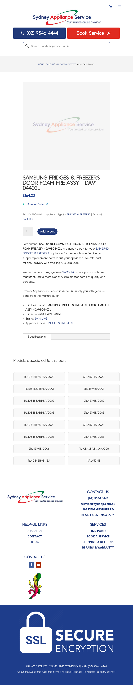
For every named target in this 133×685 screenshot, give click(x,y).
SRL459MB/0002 (93, 400)
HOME (41, 64)
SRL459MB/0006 (39, 448)
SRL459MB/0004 (93, 424)
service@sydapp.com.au (98, 504)
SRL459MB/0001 (94, 388)
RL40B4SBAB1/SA (39, 460)
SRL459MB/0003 (93, 412)
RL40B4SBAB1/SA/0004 (39, 424)
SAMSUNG (50, 64)
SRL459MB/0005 (93, 436)
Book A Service (98, 536)
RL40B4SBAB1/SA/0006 (94, 448)
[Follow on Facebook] (31, 565)
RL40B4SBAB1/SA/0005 (39, 436)
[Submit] (27, 46)
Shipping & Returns (98, 542)
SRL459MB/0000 (93, 376)
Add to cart (47, 231)
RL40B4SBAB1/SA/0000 (39, 376)
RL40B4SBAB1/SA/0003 (39, 412)
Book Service (93, 33)
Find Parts (98, 531)
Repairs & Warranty (98, 547)
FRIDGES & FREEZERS (66, 64)
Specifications (37, 336)
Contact (35, 536)
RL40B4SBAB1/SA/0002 (39, 400)
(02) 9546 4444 (39, 33)
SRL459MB (93, 460)
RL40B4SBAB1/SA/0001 (39, 388)
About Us (35, 531)
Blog (35, 542)
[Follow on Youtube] (38, 565)
